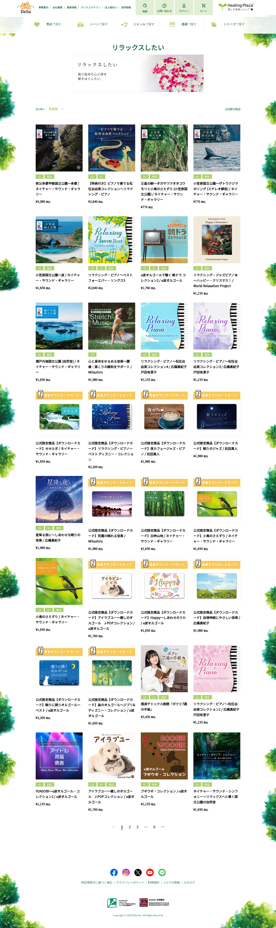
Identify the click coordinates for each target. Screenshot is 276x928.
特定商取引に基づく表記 (96, 882)
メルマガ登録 (171, 882)
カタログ (189, 882)
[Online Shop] (236, 7)
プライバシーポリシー (130, 882)
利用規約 (153, 882)
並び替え (40, 109)
